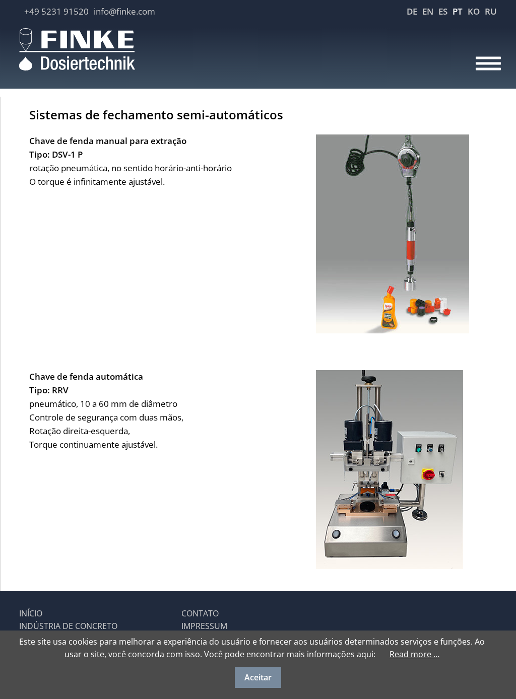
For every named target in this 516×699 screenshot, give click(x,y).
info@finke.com (124, 11)
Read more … (414, 654)
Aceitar (258, 677)
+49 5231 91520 (56, 11)
